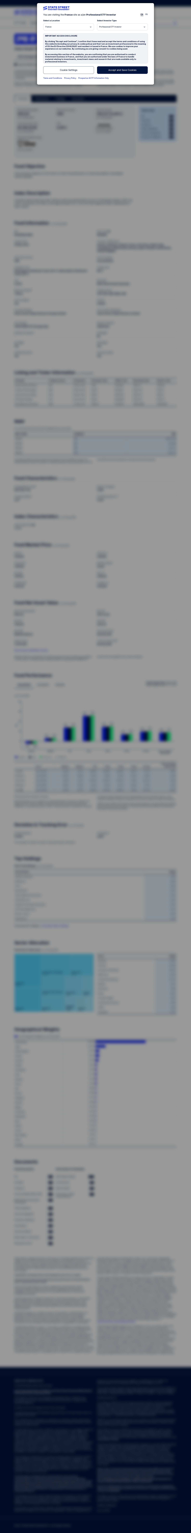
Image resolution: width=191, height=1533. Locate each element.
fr (146, 14)
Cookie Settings (68, 70)
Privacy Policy (70, 78)
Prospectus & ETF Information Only (93, 78)
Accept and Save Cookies (122, 70)
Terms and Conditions (52, 78)
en (142, 14)
